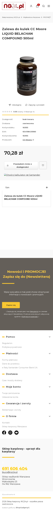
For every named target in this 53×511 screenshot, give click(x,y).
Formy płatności (9, 360)
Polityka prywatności (12, 347)
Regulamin (34, 311)
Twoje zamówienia (11, 393)
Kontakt (6, 423)
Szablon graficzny (15, 508)
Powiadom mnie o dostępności (22, 165)
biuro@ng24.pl (10, 472)
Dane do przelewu (10, 364)
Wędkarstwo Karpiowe (31, 17)
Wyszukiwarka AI (8, 494)
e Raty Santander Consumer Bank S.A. (20, 367)
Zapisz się (11, 305)
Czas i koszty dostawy (12, 380)
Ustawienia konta (10, 397)
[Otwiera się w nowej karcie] (4, 433)
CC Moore (27, 140)
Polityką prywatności (30, 317)
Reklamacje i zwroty (11, 410)
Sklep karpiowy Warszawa (14, 426)
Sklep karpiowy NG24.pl (11, 17)
